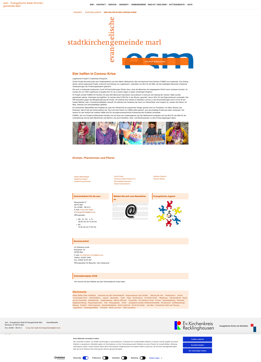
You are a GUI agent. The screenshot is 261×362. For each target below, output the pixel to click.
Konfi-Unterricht (124, 305)
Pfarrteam (180, 300)
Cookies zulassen (197, 339)
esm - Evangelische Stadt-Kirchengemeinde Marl (23, 4)
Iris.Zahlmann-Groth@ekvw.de (91, 255)
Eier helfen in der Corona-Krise (120, 12)
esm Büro (150, 305)
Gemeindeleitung (169, 300)
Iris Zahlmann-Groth (146, 300)
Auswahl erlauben (197, 345)
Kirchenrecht (166, 303)
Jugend (105, 298)
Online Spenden (94, 305)
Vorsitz (180, 295)
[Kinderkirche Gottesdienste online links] (185, 5)
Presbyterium (170, 295)
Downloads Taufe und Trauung (167, 305)
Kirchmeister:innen (80, 298)
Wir (91, 4)
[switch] (105, 358)
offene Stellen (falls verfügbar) (84, 295)
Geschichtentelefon (109, 305)
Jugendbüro (77, 308)
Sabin (81, 177)
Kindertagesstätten (91, 308)
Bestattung (163, 298)
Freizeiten (104, 308)
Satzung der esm (156, 295)
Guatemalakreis (93, 12)
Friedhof (83, 305)
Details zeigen (154, 358)
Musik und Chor (115, 308)
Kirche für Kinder (138, 305)
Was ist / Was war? (157, 4)
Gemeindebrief (138, 4)
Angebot (123, 4)
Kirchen (158, 300)
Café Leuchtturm (129, 308)
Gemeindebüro (95, 298)
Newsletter (114, 298)
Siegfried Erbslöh (80, 179)
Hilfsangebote (114, 303)
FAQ (105, 303)
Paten (129, 298)
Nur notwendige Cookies (197, 351)
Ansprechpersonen (95, 303)
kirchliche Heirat (150, 298)
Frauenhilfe (132, 300)
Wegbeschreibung (79, 303)
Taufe (123, 298)
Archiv (124, 303)
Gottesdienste (176, 4)
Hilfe (189, 4)
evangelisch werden (136, 303)
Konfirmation (137, 298)
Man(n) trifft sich (120, 300)
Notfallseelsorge (178, 303)
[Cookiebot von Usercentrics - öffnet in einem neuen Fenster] (60, 358)
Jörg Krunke (118, 176)
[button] (90, 196)
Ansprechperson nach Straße (137, 295)
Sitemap (75, 305)
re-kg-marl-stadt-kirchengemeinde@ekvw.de (43, 328)
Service (112, 4)
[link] (92, 5)
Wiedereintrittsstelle (151, 303)
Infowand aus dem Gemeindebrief (111, 295)
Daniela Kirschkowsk (82, 181)
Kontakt (100, 4)
